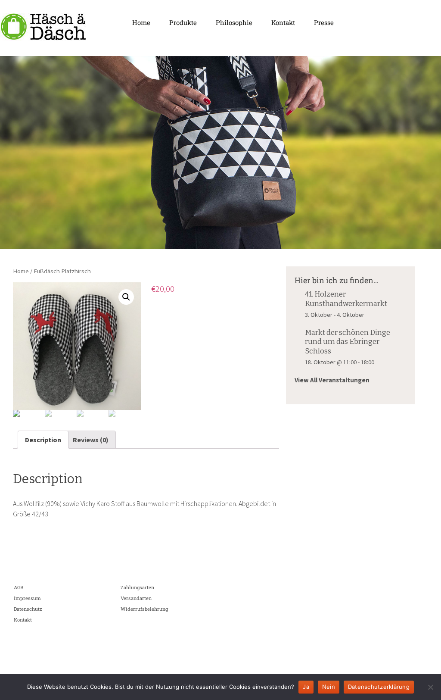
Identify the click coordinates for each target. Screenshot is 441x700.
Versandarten (136, 598)
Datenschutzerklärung (379, 686)
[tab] (43, 440)
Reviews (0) (91, 439)
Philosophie (234, 22)
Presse (324, 22)
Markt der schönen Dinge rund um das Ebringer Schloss (347, 342)
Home (141, 22)
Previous (10, 150)
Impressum (27, 598)
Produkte (183, 22)
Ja (306, 686)
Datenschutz (28, 609)
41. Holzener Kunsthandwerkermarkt (346, 299)
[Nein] (430, 687)
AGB (18, 587)
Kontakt (283, 22)
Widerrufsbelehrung (144, 609)
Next (430, 150)
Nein (328, 686)
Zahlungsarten (137, 587)
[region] (220, 152)
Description (43, 439)
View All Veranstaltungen (332, 380)
